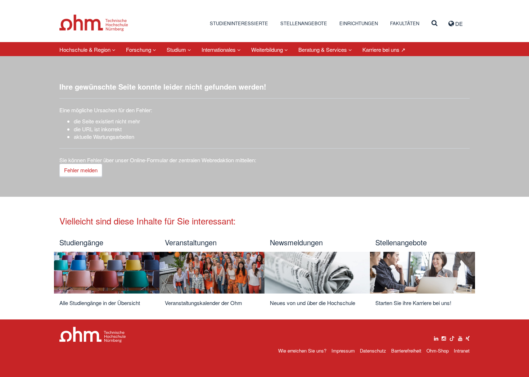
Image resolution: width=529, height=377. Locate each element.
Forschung (139, 49)
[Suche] (434, 23)
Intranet (462, 350)
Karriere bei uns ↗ (384, 49)
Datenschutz (373, 350)
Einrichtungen (358, 23)
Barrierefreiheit (406, 350)
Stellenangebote (303, 23)
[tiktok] (452, 336)
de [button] (458, 23)
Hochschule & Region (85, 49)
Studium (177, 49)
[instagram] (444, 336)
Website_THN (93, 22)
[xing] (468, 336)
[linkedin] (436, 336)
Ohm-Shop (437, 350)
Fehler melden (81, 170)
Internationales (219, 49)
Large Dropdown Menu (92, 335)
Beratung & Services (323, 49)
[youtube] (460, 336)
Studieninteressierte (239, 23)
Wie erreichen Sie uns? (302, 350)
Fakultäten (404, 23)
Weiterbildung (267, 49)
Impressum (343, 350)
